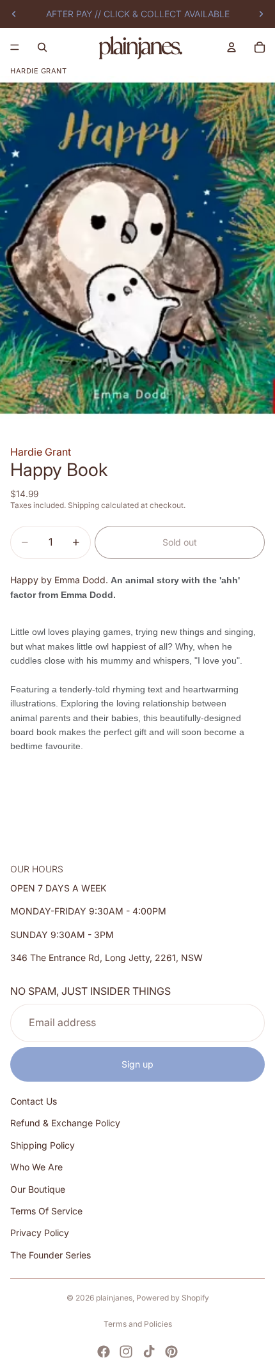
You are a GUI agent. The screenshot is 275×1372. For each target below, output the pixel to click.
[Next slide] (261, 14)
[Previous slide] (14, 14)
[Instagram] (126, 1351)
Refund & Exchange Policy (65, 1122)
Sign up (137, 1064)
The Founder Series (50, 1254)
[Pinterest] (171, 1351)
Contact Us (33, 1101)
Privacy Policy (39, 1232)
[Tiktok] (149, 1351)
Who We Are (36, 1166)
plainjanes (114, 1297)
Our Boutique (37, 1189)
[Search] (42, 47)
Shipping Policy (42, 1145)
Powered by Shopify (172, 1297)
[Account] (231, 47)
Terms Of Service (46, 1210)
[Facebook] (103, 1351)
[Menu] (14, 47)
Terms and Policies (138, 1324)
